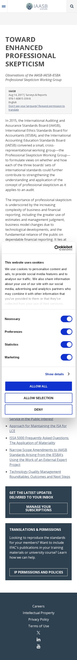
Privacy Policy (38, 619)
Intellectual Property (38, 613)
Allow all (38, 386)
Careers (38, 606)
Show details (54, 374)
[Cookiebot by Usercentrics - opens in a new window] (54, 248)
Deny (38, 409)
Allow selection (38, 398)
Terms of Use (38, 626)
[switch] (66, 331)
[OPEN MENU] (3, 6)
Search (72, 6)
